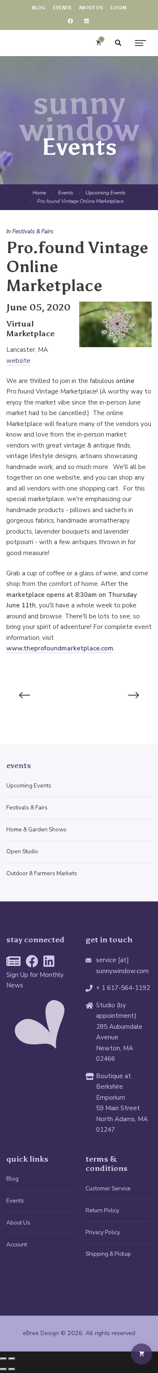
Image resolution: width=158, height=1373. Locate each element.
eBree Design (41, 1333)
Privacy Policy (103, 1232)
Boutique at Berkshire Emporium (113, 1087)
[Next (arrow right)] (11, 1369)
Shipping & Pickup (108, 1254)
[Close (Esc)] (3, 1358)
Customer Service (108, 1188)
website (18, 360)
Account (16, 1245)
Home (39, 192)
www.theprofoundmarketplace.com (59, 648)
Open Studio (22, 851)
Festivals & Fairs (33, 231)
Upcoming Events (106, 192)
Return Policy (102, 1210)
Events (65, 192)
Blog (12, 1179)
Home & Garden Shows (36, 829)
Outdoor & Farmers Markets (41, 873)
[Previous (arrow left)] (3, 1369)
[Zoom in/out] (11, 1358)
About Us (18, 1223)
